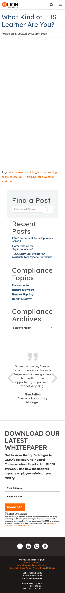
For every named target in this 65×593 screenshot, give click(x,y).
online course (10, 176)
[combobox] (32, 327)
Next (55, 377)
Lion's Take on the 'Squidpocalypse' (23, 247)
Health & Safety (22, 299)
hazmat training (47, 172)
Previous (10, 377)
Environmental (21, 285)
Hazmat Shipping (22, 294)
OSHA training (27, 176)
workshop (7, 181)
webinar (49, 176)
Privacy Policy (23, 525)
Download (14, 507)
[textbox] (32, 327)
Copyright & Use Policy (20, 568)
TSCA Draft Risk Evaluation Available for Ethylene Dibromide (32, 255)
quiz (40, 176)
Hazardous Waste (23, 289)
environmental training (22, 172)
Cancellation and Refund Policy (31, 565)
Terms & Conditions (32, 562)
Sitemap (51, 568)
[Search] (51, 5)
